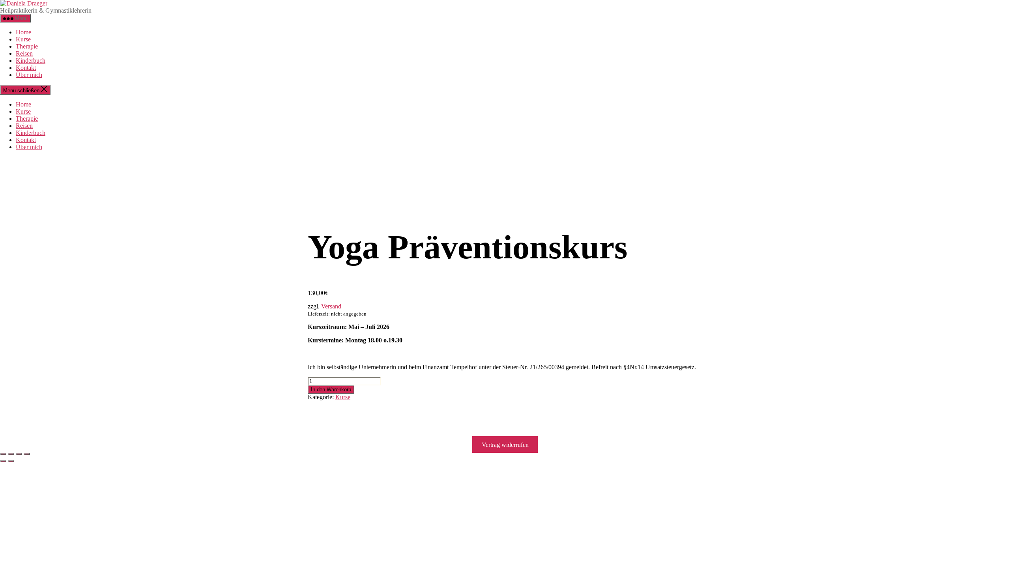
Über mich (29, 74)
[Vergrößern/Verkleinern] (3, 454)
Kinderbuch (30, 60)
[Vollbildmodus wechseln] (11, 454)
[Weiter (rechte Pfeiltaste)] (11, 461)
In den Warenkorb (331, 389)
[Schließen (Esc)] (27, 454)
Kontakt (26, 67)
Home (23, 32)
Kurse (23, 39)
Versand (331, 306)
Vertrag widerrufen (505, 444)
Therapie (27, 46)
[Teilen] (19, 454)
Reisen (24, 53)
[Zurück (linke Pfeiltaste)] (3, 461)
